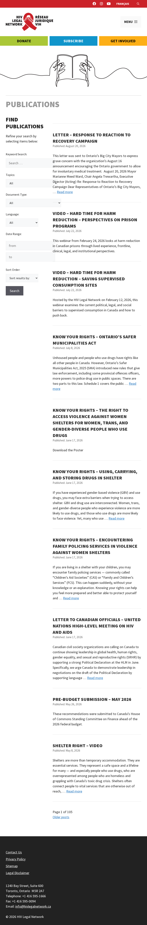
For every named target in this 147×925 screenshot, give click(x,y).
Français (122, 4)
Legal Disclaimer (17, 873)
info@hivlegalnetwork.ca (33, 906)
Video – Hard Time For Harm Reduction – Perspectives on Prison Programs (95, 219)
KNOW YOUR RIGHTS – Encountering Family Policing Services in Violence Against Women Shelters (95, 546)
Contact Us (14, 852)
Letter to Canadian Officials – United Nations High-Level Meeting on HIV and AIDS (97, 626)
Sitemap (12, 866)
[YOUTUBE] (109, 4)
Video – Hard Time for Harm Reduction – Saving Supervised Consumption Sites (89, 278)
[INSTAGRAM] (101, 4)
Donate (24, 40)
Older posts (61, 817)
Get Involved (123, 40)
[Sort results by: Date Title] (22, 278)
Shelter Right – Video (77, 745)
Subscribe (73, 40)
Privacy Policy (15, 859)
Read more (65, 192)
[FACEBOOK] (94, 4)
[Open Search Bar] (138, 4)
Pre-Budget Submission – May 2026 (92, 699)
